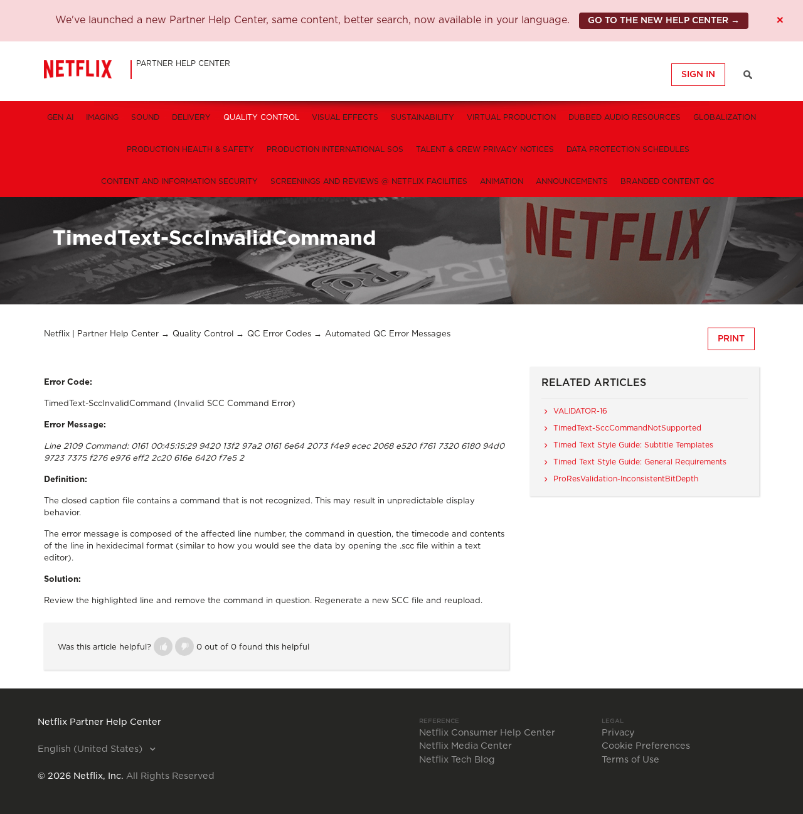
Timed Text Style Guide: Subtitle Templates (633, 445)
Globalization (724, 117)
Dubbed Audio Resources (624, 117)
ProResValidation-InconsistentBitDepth (625, 479)
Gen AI (60, 117)
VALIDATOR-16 (580, 411)
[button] (163, 646)
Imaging (102, 117)
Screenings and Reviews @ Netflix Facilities (368, 181)
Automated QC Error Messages (387, 334)
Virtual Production (511, 117)
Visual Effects (345, 117)
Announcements (572, 181)
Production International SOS (335, 149)
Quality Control (261, 117)
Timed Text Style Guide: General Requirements (639, 462)
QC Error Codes (279, 334)
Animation (501, 181)
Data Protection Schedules (627, 149)
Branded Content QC (667, 181)
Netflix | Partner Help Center (101, 334)
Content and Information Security (179, 181)
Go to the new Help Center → (664, 20)
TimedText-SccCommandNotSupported (627, 428)
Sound (145, 117)
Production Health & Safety (190, 149)
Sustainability (422, 117)
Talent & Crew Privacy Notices (485, 149)
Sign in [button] (698, 74)
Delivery (191, 117)
